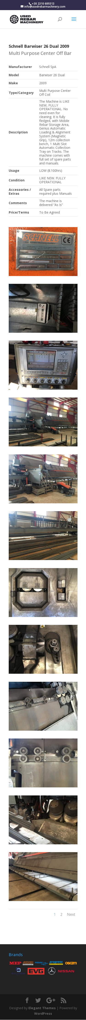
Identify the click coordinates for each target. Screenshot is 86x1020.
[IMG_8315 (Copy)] (43, 617)
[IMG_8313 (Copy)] (43, 673)
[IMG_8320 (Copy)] (43, 560)
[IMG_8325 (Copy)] (43, 446)
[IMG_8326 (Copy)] (43, 389)
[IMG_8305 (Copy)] (43, 901)
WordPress (43, 1013)
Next (71, 914)
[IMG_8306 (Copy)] (43, 844)
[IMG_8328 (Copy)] (43, 332)
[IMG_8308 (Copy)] (43, 787)
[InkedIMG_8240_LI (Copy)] (43, 276)
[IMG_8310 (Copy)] (43, 730)
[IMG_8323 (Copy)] (43, 503)
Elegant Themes (42, 1008)
